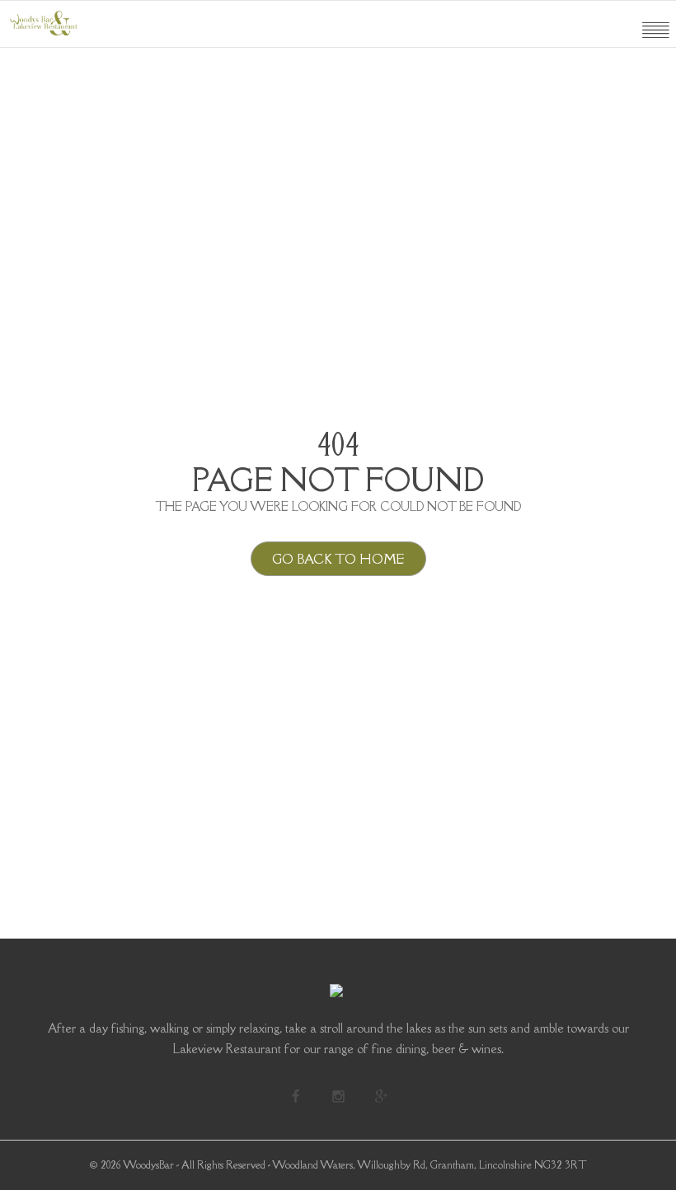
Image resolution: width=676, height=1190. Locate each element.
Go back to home (338, 558)
